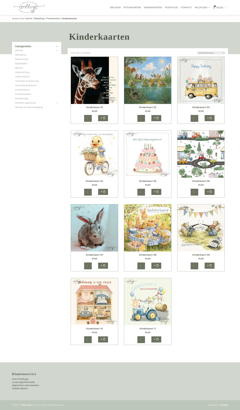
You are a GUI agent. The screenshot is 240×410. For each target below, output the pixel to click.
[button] (103, 118)
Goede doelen (20, 388)
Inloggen (201, 7)
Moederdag (21, 98)
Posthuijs (171, 7)
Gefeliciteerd (22, 76)
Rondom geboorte (25, 102)
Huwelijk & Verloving (26, 81)
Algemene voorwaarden (25, 385)
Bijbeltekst (21, 63)
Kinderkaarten (23, 94)
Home (28, 18)
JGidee (224, 405)
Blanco (19, 68)
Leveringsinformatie (23, 382)
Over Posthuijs (20, 379)
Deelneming (22, 72)
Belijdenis (20, 54)
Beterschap (21, 59)
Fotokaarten (132, 7)
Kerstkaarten (22, 89)
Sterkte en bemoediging (29, 107)
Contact (186, 7)
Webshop (39, 18)
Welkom (115, 7)
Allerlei (19, 50)
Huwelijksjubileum (25, 85)
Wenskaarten (153, 7)
